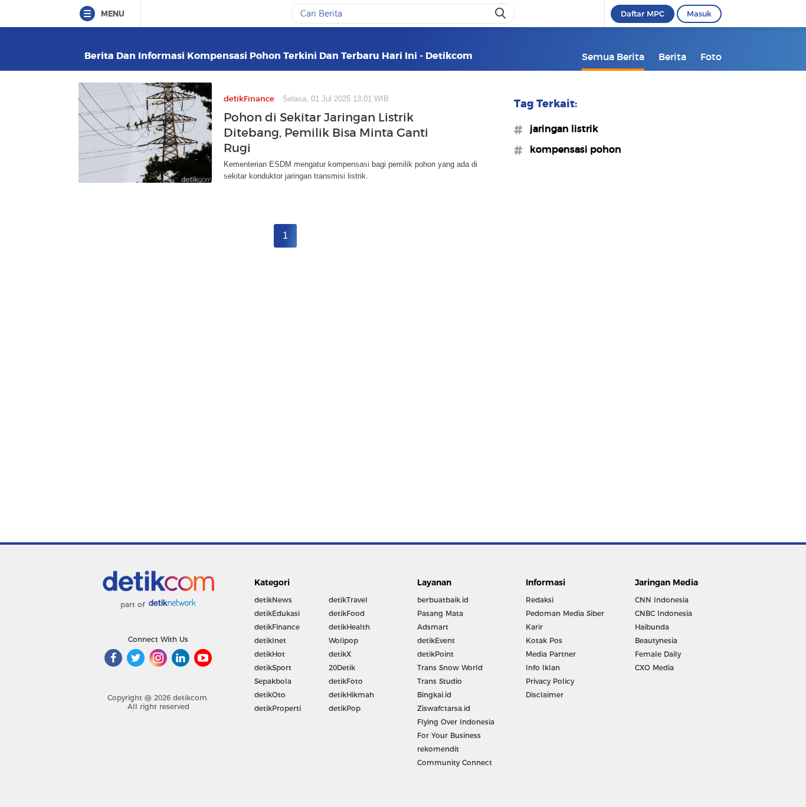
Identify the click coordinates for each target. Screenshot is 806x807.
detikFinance (277, 626)
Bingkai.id (434, 694)
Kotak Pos (544, 640)
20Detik (342, 667)
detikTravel (348, 599)
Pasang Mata (440, 613)
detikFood (347, 613)
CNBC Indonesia (663, 613)
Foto (711, 56)
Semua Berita (613, 56)
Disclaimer (544, 694)
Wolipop (343, 640)
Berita (672, 56)
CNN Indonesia (662, 599)
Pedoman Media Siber (565, 613)
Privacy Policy (550, 681)
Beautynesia (656, 640)
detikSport (272, 667)
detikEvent (436, 640)
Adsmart (432, 626)
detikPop (345, 708)
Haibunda (652, 626)
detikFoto (346, 681)
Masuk (699, 13)
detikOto (270, 694)
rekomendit (438, 749)
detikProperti (277, 708)
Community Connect (454, 762)
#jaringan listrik (560, 128)
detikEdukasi (277, 613)
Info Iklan (543, 667)
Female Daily (658, 654)
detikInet (270, 640)
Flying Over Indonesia (455, 721)
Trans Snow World (450, 667)
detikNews (273, 599)
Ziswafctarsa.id (443, 708)
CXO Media (654, 667)
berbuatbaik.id (442, 599)
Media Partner (551, 654)
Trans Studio (439, 681)
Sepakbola (272, 681)
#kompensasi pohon (572, 149)
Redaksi (539, 599)
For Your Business (449, 735)
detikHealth (349, 626)
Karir (534, 626)
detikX (340, 654)
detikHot (269, 654)
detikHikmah (351, 694)
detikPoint (435, 654)
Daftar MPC (642, 13)
